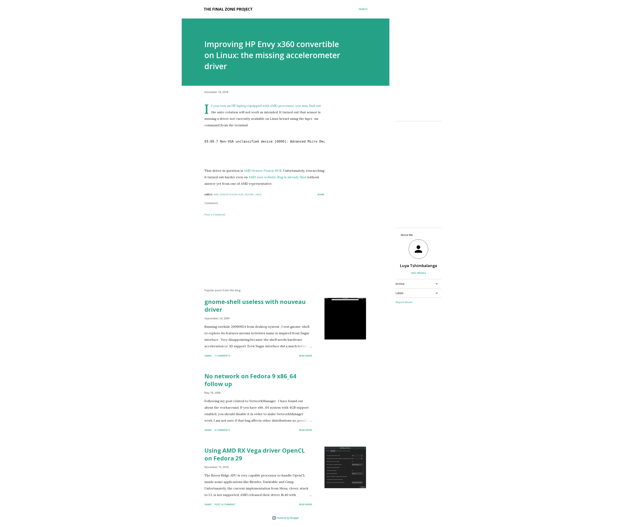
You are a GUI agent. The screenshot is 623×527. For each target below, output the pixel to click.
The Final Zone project (228, 9)
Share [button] (320, 194)
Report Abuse (404, 302)
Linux (258, 194)
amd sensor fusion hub (228, 194)
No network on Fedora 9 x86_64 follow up (250, 380)
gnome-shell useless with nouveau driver (255, 306)
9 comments (222, 430)
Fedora (248, 194)
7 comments (222, 355)
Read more (305, 355)
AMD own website (262, 177)
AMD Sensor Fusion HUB (262, 171)
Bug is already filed (291, 177)
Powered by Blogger (287, 517)
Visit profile (418, 273)
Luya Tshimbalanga (418, 265)
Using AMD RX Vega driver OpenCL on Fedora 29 (254, 454)
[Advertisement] (259, 248)
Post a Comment (214, 214)
